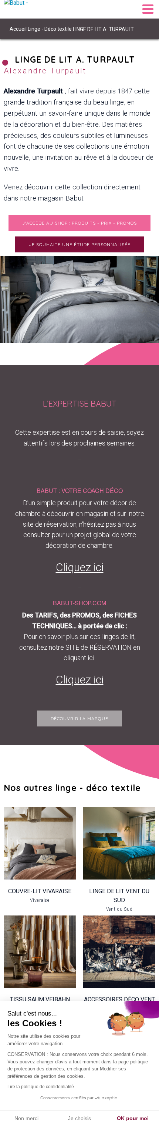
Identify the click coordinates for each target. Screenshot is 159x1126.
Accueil (18, 29)
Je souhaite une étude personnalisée (80, 244)
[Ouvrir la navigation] (147, 9)
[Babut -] (22, 9)
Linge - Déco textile (50, 29)
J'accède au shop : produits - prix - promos (79, 223)
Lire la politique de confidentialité (40, 1086)
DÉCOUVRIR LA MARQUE (79, 718)
